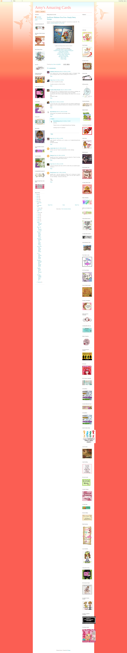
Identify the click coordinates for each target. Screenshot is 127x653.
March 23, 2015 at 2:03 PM (58, 80)
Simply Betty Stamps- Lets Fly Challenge (63, 49)
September (40, 209)
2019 (37, 194)
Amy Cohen (38, 17)
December (39, 202)
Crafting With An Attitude (63, 51)
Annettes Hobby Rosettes (55, 89)
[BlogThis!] (65, 64)
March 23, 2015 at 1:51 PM (65, 71)
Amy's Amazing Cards (53, 7)
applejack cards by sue (55, 71)
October (39, 208)
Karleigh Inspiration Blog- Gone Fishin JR (39, 277)
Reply (51, 76)
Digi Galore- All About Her (63, 56)
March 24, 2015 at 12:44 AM (58, 101)
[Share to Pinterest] (69, 64)
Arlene (51, 80)
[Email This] (64, 64)
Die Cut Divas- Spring (63, 55)
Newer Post (50, 204)
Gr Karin (51, 114)
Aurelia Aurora (53, 172)
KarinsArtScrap (53, 111)
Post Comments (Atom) (66, 208)
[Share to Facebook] (67, 64)
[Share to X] (66, 64)
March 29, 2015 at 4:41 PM (58, 163)
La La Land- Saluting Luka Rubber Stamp (39, 256)
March (39, 220)
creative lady (52, 148)
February (39, 282)
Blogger (69, 650)
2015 (37, 201)
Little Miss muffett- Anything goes (63, 54)
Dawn (51, 101)
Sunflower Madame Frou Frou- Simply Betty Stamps (39, 241)
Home (37, 11)
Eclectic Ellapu (63, 59)
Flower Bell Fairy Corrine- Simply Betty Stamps (39, 249)
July (38, 214)
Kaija (51, 138)
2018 (37, 196)
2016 (37, 199)
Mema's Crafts (63, 57)
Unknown (52, 155)
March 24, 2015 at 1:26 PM (58, 138)
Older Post (77, 204)
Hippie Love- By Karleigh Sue (39, 224)
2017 (37, 197)
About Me (42, 11)
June (39, 215)
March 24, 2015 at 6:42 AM (62, 111)
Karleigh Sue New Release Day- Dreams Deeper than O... (39, 263)
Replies (52, 118)
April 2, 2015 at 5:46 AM (61, 172)
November (39, 205)
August (39, 212)
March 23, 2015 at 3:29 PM (66, 89)
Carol (51, 163)
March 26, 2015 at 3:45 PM (59, 155)
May (38, 217)
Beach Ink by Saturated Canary (39, 229)
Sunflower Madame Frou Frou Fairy (57, 23)
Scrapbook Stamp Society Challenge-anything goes (63, 50)
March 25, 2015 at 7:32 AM (65, 121)
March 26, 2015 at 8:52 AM (61, 148)
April (38, 219)
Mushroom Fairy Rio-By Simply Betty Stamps (39, 234)
